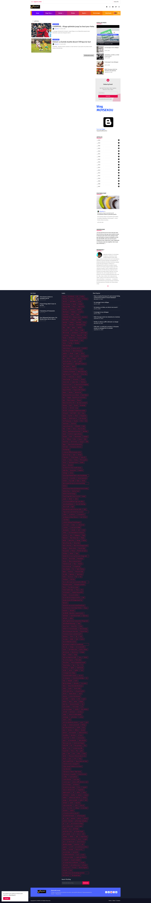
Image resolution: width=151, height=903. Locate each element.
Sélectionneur (74, 652)
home (69, 753)
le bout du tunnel (82, 774)
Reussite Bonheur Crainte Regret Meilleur (72, 608)
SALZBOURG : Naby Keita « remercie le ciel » (73, 613)
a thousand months (79, 691)
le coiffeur (65, 776)
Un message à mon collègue (112, 47)
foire (69, 748)
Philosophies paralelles (79, 584)
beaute (75, 701)
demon (64, 730)
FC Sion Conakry (74, 457)
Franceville (65, 330)
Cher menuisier (82, 418)
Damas (74, 428)
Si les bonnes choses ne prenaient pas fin (106, 214)
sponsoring (76, 844)
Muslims (64, 561)
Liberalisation (66, 530)
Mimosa (73, 550)
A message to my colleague (111, 62)
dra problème (66, 735)
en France (80, 735)
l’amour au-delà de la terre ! (69, 789)
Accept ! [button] (7, 898)
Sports (84, 13)
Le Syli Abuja (66, 519)
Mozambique (80, 558)
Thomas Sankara (66, 665)
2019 (108, 159)
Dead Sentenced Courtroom (74, 431)
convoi (81, 722)
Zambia (64, 688)
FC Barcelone (66, 457)
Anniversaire (76, 379)
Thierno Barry (66, 662)
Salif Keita (65, 618)
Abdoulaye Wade (66, 306)
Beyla (64, 400)
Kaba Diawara (66, 312)
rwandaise (65, 836)
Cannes (64, 415)
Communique (66, 423)
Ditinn (74, 439)
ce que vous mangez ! (67, 709)
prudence (65, 828)
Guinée (79, 301)
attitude (71, 353)
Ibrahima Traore (66, 491)
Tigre (73, 665)
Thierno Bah (78, 660)
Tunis (82, 670)
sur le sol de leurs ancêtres (81, 847)
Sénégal (82, 652)
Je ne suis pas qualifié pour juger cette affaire (73, 501)
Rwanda (74, 304)
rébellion (71, 836)
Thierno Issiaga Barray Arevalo (78, 662)
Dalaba (69, 428)
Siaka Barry (65, 636)
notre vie (82, 805)
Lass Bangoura (74, 332)
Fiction (73, 13)
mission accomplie (73, 800)
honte (73, 753)
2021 (108, 153)
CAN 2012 (65, 299)
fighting (64, 748)
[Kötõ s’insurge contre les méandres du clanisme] (100, 71)
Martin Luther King (67, 545)
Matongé (65, 548)
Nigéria (64, 571)
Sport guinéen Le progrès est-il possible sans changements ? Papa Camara (73, 644)
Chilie (81, 421)
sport (82, 844)
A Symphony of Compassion (47, 311)
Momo (77, 553)
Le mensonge (66, 335)
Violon (64, 680)
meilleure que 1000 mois (74, 797)
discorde (83, 730)
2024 (108, 145)
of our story (69, 808)
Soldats (71, 639)
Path (76, 576)
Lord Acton (65, 535)
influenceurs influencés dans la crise (77, 756)
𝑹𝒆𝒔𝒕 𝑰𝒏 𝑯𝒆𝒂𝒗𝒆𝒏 (66, 875)
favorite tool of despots (78, 743)
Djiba (64, 327)
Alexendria (84, 317)
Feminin (64, 460)
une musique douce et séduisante (70, 862)
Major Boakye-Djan (74, 538)
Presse (77, 589)
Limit (79, 530)
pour (68, 823)
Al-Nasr (64, 376)
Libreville (73, 530)
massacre (80, 795)
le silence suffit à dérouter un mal (80, 782)
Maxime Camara (72, 548)
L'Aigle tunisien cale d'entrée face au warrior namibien (73, 512)
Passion (64, 343)
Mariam (84, 540)
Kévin (85, 509)
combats (64, 714)
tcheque (64, 849)
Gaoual (64, 465)
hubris (78, 753)
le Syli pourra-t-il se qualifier (69, 774)
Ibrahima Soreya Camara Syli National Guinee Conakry (75, 488)
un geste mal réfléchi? (80, 857)
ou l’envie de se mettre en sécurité (70, 813)
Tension (85, 657)
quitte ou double (66, 834)
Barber (79, 319)
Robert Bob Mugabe (67, 345)
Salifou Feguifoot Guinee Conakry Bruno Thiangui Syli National (75, 621)
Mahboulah (65, 538)
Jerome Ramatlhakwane (68, 504)
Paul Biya (70, 343)
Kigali (72, 506)
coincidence (80, 712)
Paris (82, 340)
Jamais (76, 499)
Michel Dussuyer (66, 304)
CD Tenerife (65, 413)
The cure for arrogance (68, 660)
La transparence (81, 514)
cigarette (65, 356)
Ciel (86, 421)
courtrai (77, 356)
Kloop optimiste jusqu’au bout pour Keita (72, 509)
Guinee (64, 296)
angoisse (73, 699)
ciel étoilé (65, 712)
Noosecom (70, 571)
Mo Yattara (65, 553)
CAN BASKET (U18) (80, 325)
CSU (79, 413)
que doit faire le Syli (67, 831)
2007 (108, 186)
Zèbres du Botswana (77, 351)
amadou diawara (72, 693)
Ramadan (77, 343)
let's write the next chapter (69, 787)
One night (65, 574)
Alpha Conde (81, 306)
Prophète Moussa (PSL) (77, 592)
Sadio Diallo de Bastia (75, 615)
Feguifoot (79, 327)
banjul (70, 701)
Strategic (72, 647)
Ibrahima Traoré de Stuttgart (69, 493)
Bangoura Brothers (67, 389)
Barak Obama (84, 395)
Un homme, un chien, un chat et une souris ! (112, 55)
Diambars (85, 436)
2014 (108, 167)
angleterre (65, 353)
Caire (83, 413)
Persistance (65, 579)
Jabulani (70, 499)
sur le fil (71, 847)
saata (77, 836)
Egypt (68, 327)
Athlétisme (83, 382)
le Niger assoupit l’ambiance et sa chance (72, 766)
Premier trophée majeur (68, 589)
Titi (82, 665)
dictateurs (70, 730)
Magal (83, 535)
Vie (86, 678)
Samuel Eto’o (74, 626)
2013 (108, 170)
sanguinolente (83, 836)
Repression (65, 602)
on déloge (76, 808)
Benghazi (72, 322)
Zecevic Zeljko (77, 688)
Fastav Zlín (83, 457)
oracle (75, 361)
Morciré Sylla (72, 558)
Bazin (64, 397)
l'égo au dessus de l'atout (81, 761)
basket (76, 353)
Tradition (76, 670)
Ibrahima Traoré (75, 491)
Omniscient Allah (79, 571)
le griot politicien (73, 776)
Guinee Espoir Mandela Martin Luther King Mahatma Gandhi (75, 476)
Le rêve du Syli (80, 525)
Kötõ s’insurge (66, 332)
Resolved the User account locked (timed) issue (74, 605)
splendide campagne (67, 844)
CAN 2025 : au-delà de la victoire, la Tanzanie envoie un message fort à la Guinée (106, 327)
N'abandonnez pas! (67, 563)
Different (69, 439)
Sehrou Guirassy (83, 628)
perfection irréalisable (68, 821)
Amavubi (79, 376)
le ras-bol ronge (66, 782)
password (73, 818)
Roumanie (72, 610)
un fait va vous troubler (68, 857)
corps (86, 722)
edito (64, 358)
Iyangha (64, 499)
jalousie (64, 758)
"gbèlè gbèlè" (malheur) (80, 363)
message (65, 800)
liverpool (84, 787)
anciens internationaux (74, 696)
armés (78, 699)
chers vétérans (84, 709)
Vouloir (76, 680)
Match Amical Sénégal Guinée (81, 545)
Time (78, 665)
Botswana (65, 405)
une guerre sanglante (75, 860)
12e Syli (81, 369)
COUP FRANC (73, 301)
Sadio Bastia (65, 615)
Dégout (64, 444)
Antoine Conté (66, 382)
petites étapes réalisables (81, 821)
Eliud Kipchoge (66, 449)
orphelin (72, 810)
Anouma (83, 379)
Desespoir (65, 436)
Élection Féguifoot (83, 867)
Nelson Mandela (66, 569)
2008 (108, 183)
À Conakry (74, 867)
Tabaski (64, 654)
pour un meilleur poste (68, 826)
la (84, 358)
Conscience (72, 309)
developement (84, 356)
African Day (84, 374)
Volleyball (70, 680)
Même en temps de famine (75, 561)
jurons (75, 758)
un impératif (65, 860)
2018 (108, 162)
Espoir (74, 454)
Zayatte (70, 688)
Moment (71, 553)
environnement (80, 738)
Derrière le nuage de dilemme (75, 434)
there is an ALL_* (79, 849)
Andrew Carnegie (67, 379)
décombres (73, 735)
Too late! (64, 670)
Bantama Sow (78, 392)
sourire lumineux (81, 841)
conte (69, 719)
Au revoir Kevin (66, 387)
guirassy (80, 358)
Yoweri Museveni (66, 351)
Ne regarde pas (76, 566)
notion (76, 805)
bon (83, 704)
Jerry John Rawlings (80, 504)
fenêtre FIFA (65, 745)
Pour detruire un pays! (73, 587)
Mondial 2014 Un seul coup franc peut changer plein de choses (75, 556)
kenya (80, 758)
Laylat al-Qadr (83, 332)
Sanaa (80, 626)
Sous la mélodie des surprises (69, 641)
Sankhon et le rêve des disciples (70, 628)
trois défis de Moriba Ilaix (68, 854)
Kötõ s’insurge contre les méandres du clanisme (111, 70)
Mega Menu (48, 13)
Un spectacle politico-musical (69, 675)
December (85, 431)
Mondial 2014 (72, 338)
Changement (83, 415)
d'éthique (83, 725)
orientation (65, 810)
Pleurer (64, 587)
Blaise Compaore (71, 400)
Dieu (64, 439)
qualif (80, 361)
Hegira (78, 480)
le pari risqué (76, 779)
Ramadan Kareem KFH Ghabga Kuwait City (72, 600)
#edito (72, 314)
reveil (83, 834)
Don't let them (74, 441)
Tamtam (70, 654)
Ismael (83, 496)
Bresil (70, 405)
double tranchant (83, 732)
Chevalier (76, 421)
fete (71, 745)
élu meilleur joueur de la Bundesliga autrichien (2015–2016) (74, 873)
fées (77, 750)
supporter (65, 847)
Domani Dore (66, 441)
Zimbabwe (73, 312)
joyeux (69, 758)
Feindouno (72, 299)
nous (64, 808)
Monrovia (65, 558)
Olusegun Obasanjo (73, 340)
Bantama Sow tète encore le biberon (71, 395)
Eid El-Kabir (65, 447)
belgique (81, 701)
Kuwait (78, 299)
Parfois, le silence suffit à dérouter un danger (106, 322)
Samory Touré (66, 626)
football (74, 358)
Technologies (96, 13)
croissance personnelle (73, 725)
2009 (108, 181)
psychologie (75, 828)
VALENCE (84, 348)
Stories (60, 13)
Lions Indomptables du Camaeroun (76, 532)
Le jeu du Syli (66, 525)
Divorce (80, 439)
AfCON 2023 (76, 374)
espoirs (64, 740)
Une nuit (81, 675)
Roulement (65, 610)
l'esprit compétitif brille (68, 761)
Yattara (64, 686)
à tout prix (65, 870)
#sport (77, 314)
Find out (64, 462)
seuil (64, 841)
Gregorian (80, 470)
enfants (73, 738)
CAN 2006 (71, 325)
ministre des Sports (67, 361)
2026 (108, 140)
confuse (81, 717)
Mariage (78, 540)
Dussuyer (82, 441)
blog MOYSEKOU (105, 108)
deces (83, 727)
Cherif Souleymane (67, 421)
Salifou (71, 618)
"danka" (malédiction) (68, 363)
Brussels (76, 405)
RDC (83, 597)
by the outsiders (66, 706)
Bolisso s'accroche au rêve (69, 402)
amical (80, 693)
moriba (81, 800)
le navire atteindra (67, 779)
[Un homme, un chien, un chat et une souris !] (100, 57)
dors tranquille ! (73, 732)
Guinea (71, 473)
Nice (73, 569)
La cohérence (72, 514)
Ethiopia (80, 454)
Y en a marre (84, 683)
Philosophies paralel (67, 584)
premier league (78, 826)
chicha (82, 353)
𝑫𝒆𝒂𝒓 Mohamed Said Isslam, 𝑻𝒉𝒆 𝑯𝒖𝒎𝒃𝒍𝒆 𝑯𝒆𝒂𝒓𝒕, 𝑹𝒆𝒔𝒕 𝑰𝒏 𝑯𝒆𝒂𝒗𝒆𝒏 (48, 318)
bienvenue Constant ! (75, 704)
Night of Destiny (80, 569)
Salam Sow (85, 615)
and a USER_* (66, 699)
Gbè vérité (70, 465)
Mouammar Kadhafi (81, 338)
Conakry (82, 296)
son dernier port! (71, 841)
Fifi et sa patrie (83, 460)
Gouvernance (73, 470)
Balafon (80, 387)
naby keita (77, 802)
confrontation (74, 717)
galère (81, 750)
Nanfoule (80, 563)
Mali (85, 335)
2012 (108, 172)
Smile (81, 636)
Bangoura (73, 319)
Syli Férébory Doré (73, 649)
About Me (116, 1)
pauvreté (86, 818)
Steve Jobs (65, 647)
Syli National (71, 296)
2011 (108, 175)
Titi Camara (84, 299)
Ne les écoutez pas (67, 566)
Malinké (64, 540)
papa (68, 818)
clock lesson (72, 712)
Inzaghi (82, 330)
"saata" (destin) (66, 366)
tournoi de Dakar (66, 852)
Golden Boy (65, 470)
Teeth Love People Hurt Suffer (69, 657)
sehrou (79, 839)
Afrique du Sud (76, 317)
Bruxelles (65, 325)
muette (71, 802)
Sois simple (65, 639)
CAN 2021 (65, 408)
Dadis (83, 426)
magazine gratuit (66, 792)
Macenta (73, 335)
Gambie (82, 462)
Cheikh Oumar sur (73, 418)
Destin (70, 436)
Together (72, 667)
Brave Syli (65, 309)
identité (64, 756)
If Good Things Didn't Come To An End (48, 304)
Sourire (82, 639)
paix (63, 818)
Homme (83, 480)
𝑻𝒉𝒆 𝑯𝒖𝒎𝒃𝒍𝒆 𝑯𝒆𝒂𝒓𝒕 (76, 875)
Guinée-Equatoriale (82, 478)
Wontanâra (76, 683)
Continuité (73, 423)
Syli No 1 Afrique (83, 649)
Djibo (85, 439)
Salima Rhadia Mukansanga (69, 623)
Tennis (80, 657)
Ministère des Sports (82, 550)
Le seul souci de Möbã (75, 527)
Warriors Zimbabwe (67, 683)
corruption (80, 312)
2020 (108, 156)
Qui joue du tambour (74, 595)
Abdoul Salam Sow (82, 371)
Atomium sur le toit (67, 384)
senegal (85, 839)
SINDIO (38, 900)
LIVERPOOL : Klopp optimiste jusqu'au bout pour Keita (73, 26)
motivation (65, 802)
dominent (65, 732)
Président (65, 595)
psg (70, 828)
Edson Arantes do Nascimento (75, 444)
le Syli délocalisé (66, 769)
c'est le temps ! (75, 706)
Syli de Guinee (66, 652)
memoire (85, 797)
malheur (78, 792)
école (70, 870)
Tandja (75, 654)
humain (84, 753)
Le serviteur (65, 527)
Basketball (65, 322)
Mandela (65, 338)
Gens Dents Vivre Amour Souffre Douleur (72, 467)
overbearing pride (81, 815)
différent (77, 730)
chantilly (76, 709)
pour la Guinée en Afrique (77, 823)
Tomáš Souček (80, 667)
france (72, 750)
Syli (77, 296)
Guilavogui (65, 473)
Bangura (64, 392)
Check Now (11, 895)
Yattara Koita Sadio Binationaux (75, 686)
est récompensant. (72, 740)
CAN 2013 (65, 301)
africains (65, 693)
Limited (64, 532)
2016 (108, 164)
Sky (76, 636)
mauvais (86, 795)
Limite (83, 530)
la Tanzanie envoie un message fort (71, 763)
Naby (74, 563)
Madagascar (77, 535)
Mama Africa (71, 540)
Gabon (71, 330)
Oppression (71, 574)
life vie (78, 787)
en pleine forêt (66, 738)
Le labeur (73, 525)
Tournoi (70, 670)
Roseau (85, 608)
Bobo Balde (78, 322)
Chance (76, 415)
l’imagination (80, 789)
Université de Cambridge (78, 678)
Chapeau (65, 418)
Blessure (79, 400)
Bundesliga (82, 405)
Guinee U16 (65, 478)
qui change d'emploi (78, 831)
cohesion (71, 356)
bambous (65, 701)
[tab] (37, 13)
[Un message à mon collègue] (100, 49)
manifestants (66, 795)
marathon (73, 795)
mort (86, 800)
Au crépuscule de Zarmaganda (81, 384)
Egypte (73, 327)
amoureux (65, 696)
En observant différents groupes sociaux (72, 452)
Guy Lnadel (71, 480)
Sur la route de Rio (80, 647)
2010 (108, 178)
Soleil (77, 639)
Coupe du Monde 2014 (68, 426)
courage (64, 725)
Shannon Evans (83, 631)
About (113, 900)
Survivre (64, 649)
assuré (83, 699)
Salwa (79, 623)
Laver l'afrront (83, 517)
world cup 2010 (66, 867)
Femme (70, 460)
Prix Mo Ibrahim (66, 592)
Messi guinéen (66, 550)
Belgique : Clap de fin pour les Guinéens (76, 397)
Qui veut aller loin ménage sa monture (71, 597)
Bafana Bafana (66, 319)
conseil (64, 719)
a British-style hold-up (68, 691)
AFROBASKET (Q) (67, 317)
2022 (108, 151)
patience (79, 818)
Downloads (108, 13)
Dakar (64, 428)
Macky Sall (79, 335)
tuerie (77, 854)
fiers (85, 745)
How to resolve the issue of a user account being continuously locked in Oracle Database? (74, 483)
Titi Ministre (65, 667)
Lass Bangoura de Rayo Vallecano (70, 517)
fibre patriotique (78, 745)
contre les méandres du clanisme (70, 722)
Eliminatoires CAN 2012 (76, 447)
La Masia (65, 514)
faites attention (82, 740)
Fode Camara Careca (73, 462)
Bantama (71, 392)
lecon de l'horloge (67, 784)
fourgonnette (66, 750)
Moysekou (105, 253)
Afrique (74, 306)
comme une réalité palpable (75, 714)
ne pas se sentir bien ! (68, 805)
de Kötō (78, 727)
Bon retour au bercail (82, 402)
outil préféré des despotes (68, 815)
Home (37, 13)
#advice (74, 366)
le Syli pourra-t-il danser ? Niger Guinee (72, 771)
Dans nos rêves (81, 428)
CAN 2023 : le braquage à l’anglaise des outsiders (74, 410)
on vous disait (84, 808)
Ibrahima (65, 486)
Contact (118, 900)
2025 (108, 143)
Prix (82, 589)
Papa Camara (80, 574)
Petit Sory (72, 579)
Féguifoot (79, 309)
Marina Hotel (77, 543)
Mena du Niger (81, 548)
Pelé (81, 576)
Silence (72, 636)
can (82, 706)
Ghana (76, 330)
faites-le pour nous (67, 743)
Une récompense (66, 678)
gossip (64, 753)
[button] (115, 13)
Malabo (82, 538)
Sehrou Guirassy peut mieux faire (70, 631)
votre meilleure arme (75, 865)
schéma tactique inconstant (69, 839)
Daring (64, 431)
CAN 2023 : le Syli (74, 408)
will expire (84, 865)
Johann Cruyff (66, 506)
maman (84, 792)
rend (73, 834)
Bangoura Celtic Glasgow (79, 389)
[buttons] (107, 7)
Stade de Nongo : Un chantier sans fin (71, 348)
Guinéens (65, 480)
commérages (65, 717)
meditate (65, 797)
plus (63, 823)
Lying (71, 535)
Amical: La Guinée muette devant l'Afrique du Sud (71, 42)
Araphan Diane (74, 382)
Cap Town (70, 415)
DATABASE (77, 426)
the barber (71, 849)
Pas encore (70, 576)
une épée (82, 862)
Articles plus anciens (88, 55)
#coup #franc (66, 314)
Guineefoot (73, 478)
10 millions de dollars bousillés (70, 369)
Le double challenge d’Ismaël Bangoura (72, 522)
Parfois (64, 576)
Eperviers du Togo (67, 454)
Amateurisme (71, 376)
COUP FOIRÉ (73, 413)
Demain (64, 434)
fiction (68, 358)
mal (73, 792)
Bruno (84, 322)
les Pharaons (76, 784)
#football (80, 304)
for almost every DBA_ (78, 748)
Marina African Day (67, 543)
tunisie (82, 854)
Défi (87, 441)
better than (65, 704)
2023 (108, 148)
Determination (77, 436)
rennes (78, 834)
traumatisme (75, 852)
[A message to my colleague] (100, 64)
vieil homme (65, 865)
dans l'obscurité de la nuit (69, 727)
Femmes (76, 460)
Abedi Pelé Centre (67, 374)
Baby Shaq (74, 387)
